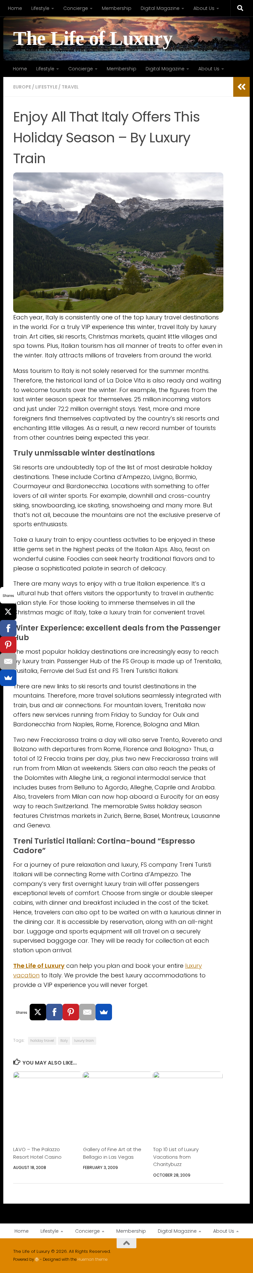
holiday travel (42, 1040)
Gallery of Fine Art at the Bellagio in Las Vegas (112, 1153)
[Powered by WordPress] (37, 1259)
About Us (203, 8)
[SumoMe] (104, 1012)
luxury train (84, 1040)
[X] (38, 1012)
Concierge (75, 8)
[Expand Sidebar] (241, 87)
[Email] (87, 1012)
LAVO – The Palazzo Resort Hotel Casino (37, 1153)
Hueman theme (92, 1259)
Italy (64, 1040)
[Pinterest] (71, 1012)
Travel (70, 87)
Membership (116, 8)
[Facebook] (54, 1012)
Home (15, 8)
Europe (22, 87)
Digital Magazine (160, 8)
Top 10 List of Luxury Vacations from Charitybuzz (176, 1157)
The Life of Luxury (92, 38)
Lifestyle (40, 8)
